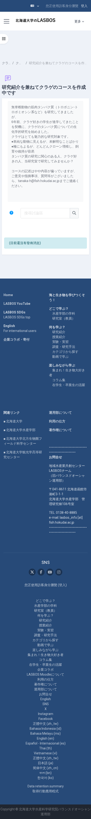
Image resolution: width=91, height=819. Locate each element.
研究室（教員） (63, 318)
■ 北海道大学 (13, 421)
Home (8, 295)
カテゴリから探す (65, 352)
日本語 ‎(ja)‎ (45, 763)
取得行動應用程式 (45, 791)
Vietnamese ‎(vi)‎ (45, 753)
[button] (35, 5)
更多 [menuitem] (77, 21)
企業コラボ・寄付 (17, 339)
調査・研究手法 (63, 347)
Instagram (45, 714)
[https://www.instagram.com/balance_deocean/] (58, 572)
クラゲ (6, 63)
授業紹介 (58, 337)
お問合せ (45, 694)
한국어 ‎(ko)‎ (45, 778)
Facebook (45, 719)
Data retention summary (46, 786)
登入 (84, 6)
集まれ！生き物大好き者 (45, 655)
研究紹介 (58, 332)
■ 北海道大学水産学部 (19, 430)
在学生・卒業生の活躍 (68, 385)
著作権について (60, 430)
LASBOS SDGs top (17, 317)
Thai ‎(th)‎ (45, 748)
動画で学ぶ (60, 356)
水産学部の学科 (63, 313)
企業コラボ (45, 669)
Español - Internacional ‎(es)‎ (46, 743)
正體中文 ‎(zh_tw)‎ (45, 724)
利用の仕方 (57, 421)
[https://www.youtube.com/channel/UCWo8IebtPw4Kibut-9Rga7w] (49, 572)
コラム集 (58, 380)
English (45, 699)
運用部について (60, 412)
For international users (20, 331)
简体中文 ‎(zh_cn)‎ (45, 768)
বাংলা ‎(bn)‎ (45, 773)
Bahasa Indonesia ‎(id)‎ (45, 728)
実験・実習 (60, 342)
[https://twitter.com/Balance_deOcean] (32, 572)
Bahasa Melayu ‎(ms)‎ (45, 733)
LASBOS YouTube (17, 303)
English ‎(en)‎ (45, 738)
